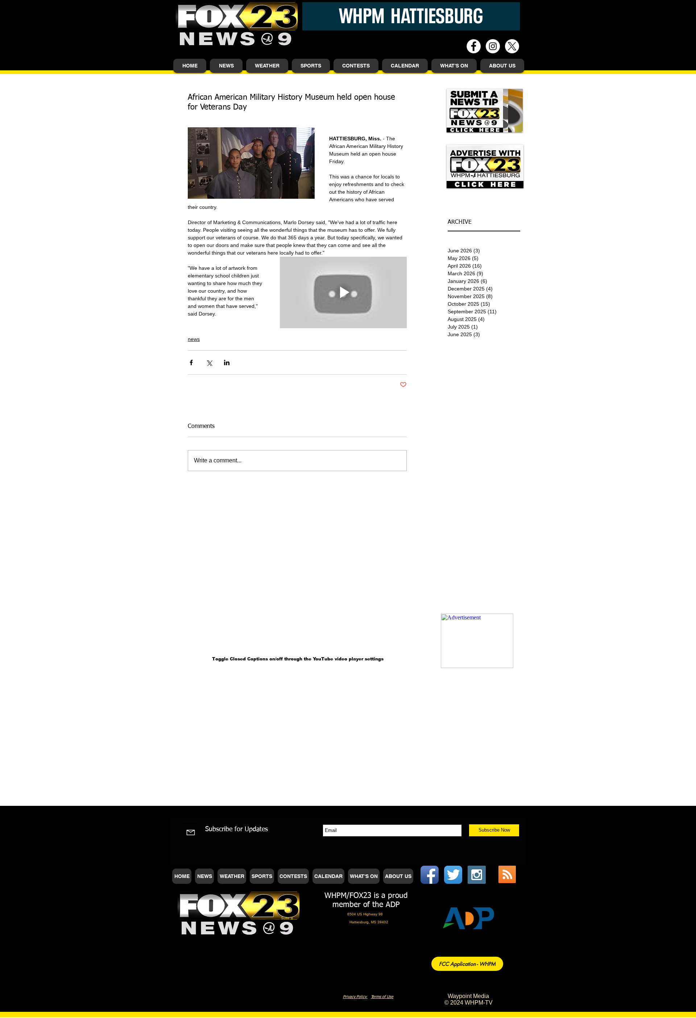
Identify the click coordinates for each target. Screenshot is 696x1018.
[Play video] (343, 292)
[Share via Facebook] (191, 362)
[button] (226, 66)
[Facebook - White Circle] (474, 46)
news (194, 339)
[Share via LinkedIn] (226, 362)
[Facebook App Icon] (429, 875)
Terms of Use (382, 997)
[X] (512, 46)
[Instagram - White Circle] (493, 46)
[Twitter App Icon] (453, 875)
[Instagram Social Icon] (477, 875)
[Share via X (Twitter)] (209, 362)
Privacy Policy (355, 997)
